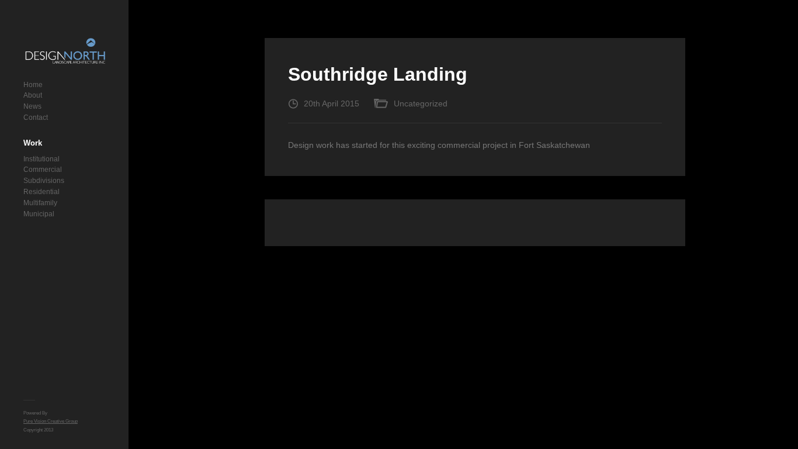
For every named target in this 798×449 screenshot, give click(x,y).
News (32, 106)
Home (33, 85)
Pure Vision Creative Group (50, 421)
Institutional (41, 159)
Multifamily (40, 203)
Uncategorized (420, 103)
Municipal (38, 214)
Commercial (42, 169)
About (32, 95)
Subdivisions (43, 181)
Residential (41, 192)
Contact (35, 117)
